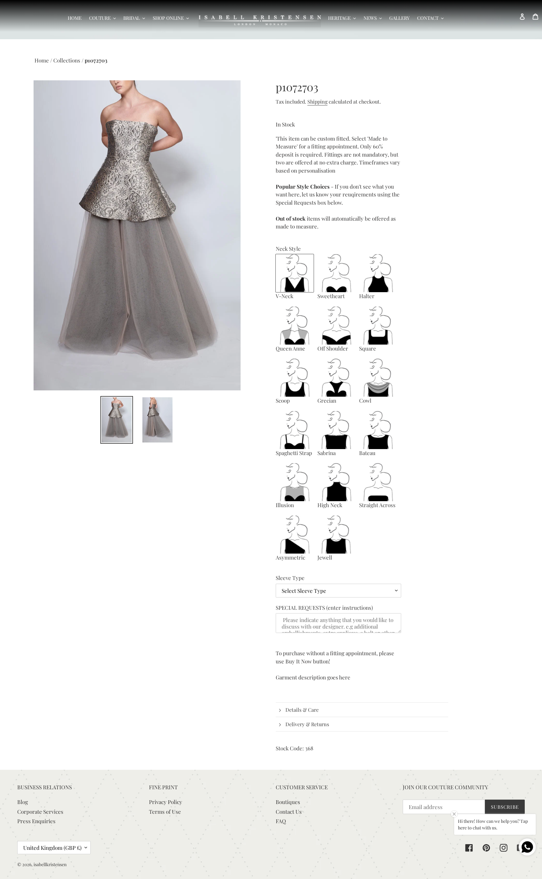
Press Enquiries (36, 820)
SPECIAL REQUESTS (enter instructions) (324, 607)
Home (42, 60)
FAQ (281, 820)
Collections (67, 60)
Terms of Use (165, 811)
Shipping (317, 101)
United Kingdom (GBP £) (52, 847)
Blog (22, 801)
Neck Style (288, 248)
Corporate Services (40, 811)
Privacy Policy (165, 801)
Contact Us (289, 811)
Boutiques (288, 801)
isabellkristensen (50, 864)
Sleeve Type (290, 577)
